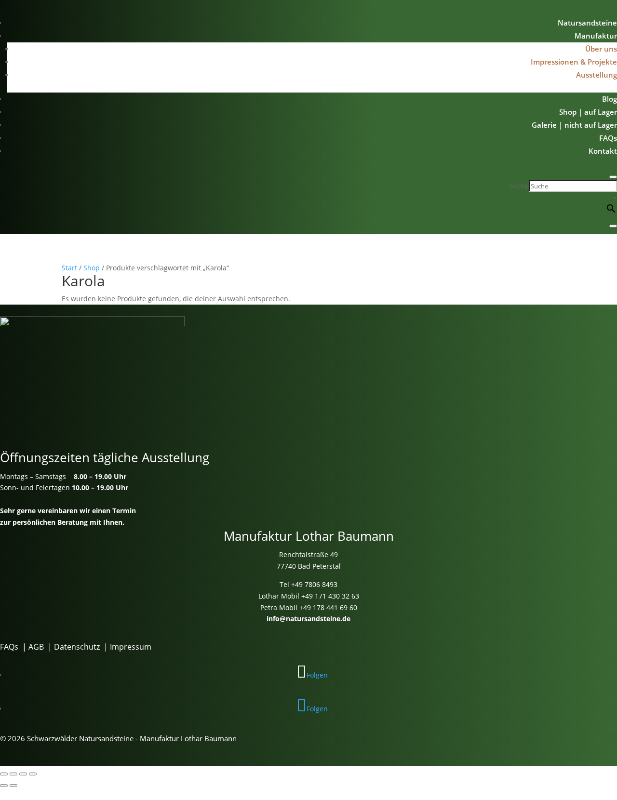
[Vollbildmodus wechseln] (13, 774)
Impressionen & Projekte (574, 62)
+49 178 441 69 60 (328, 607)
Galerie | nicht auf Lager (574, 125)
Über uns (601, 48)
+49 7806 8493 (314, 584)
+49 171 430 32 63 (330, 595)
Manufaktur (596, 35)
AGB (36, 646)
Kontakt (603, 151)
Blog (609, 99)
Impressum (130, 646)
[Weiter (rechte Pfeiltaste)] (13, 785)
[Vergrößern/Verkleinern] (4, 774)
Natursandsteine (587, 22)
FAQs (608, 138)
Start (69, 267)
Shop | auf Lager (588, 112)
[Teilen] (23, 774)
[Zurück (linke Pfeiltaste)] (4, 785)
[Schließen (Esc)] (33, 774)
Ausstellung (596, 75)
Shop (91, 267)
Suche (519, 185)
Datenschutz (77, 646)
